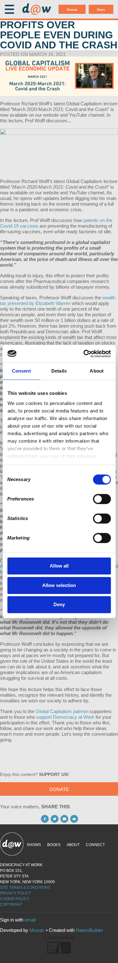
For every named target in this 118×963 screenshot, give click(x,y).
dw (36, 9)
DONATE (59, 789)
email (30, 919)
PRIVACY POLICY (15, 893)
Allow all (59, 565)
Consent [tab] (21, 371)
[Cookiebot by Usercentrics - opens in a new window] (84, 354)
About (73, 845)
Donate (72, 9)
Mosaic (37, 930)
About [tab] (97, 371)
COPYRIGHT (11, 904)
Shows (34, 845)
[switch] (102, 499)
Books (53, 845)
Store (101, 9)
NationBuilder (89, 930)
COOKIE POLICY (14, 899)
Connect (95, 845)
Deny (59, 604)
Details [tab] (59, 371)
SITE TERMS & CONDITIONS (25, 887)
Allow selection (59, 585)
